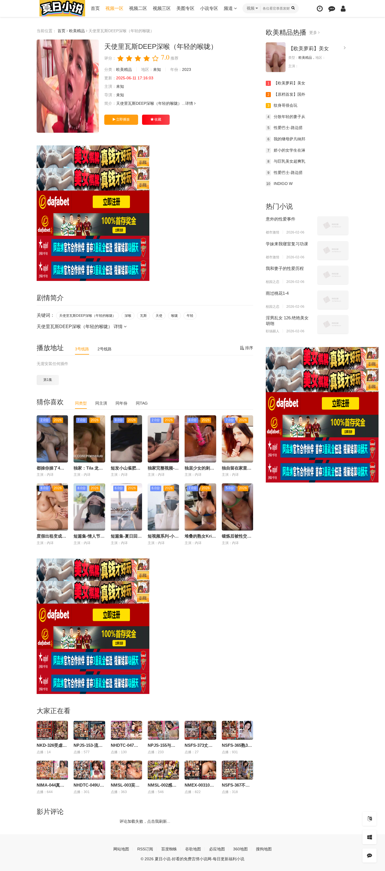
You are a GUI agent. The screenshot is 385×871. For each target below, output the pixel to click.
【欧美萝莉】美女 (308, 48)
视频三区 (162, 8)
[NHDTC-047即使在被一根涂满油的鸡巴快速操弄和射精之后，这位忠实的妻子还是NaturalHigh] (126, 730)
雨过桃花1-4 (277, 293)
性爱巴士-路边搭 (285, 127)
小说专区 (209, 8)
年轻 (190, 316)
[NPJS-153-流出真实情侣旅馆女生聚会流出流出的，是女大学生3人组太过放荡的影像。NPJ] (89, 730)
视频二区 (138, 8)
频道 (229, 8)
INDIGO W (279, 183)
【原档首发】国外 (286, 94)
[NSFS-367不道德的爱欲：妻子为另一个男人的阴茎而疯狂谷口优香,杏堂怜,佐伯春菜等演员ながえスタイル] (237, 770)
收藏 (157, 119)
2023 (186, 69)
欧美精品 (77, 31)
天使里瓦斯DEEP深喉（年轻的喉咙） (87, 316)
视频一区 (114, 8)
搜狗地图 (264, 849)
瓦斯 (143, 316)
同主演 (101, 403)
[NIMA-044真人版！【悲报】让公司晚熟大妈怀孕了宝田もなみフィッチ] (52, 770)
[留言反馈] (331, 8)
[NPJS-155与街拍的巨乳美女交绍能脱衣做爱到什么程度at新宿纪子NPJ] (163, 730)
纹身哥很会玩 (282, 105)
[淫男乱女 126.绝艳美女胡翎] (332, 324)
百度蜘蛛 (169, 849)
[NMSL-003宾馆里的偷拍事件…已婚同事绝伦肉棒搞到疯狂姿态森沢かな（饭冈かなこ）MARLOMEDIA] (126, 770)
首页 (95, 8)
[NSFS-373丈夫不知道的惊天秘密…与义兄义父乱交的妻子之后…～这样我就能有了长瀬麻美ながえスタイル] (200, 730)
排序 (248, 348)
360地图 (240, 849)
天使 (159, 316)
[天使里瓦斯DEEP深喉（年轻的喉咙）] (68, 86)
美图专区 (185, 8)
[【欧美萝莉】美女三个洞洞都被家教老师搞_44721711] (276, 57)
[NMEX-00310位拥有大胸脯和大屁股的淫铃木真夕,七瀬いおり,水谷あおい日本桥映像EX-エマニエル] (200, 770)
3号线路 (82, 349)
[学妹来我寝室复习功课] (332, 250)
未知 (157, 69)
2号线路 (105, 349)
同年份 (121, 403)
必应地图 (217, 849)
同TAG (142, 403)
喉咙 (174, 316)
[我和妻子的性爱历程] (332, 275)
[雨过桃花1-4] (332, 300)
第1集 (47, 380)
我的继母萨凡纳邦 (286, 139)
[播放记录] (320, 8)
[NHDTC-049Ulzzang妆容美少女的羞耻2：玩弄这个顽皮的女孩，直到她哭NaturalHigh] (89, 770)
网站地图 (121, 849)
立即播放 (122, 119)
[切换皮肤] (369, 837)
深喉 (128, 316)
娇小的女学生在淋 (286, 150)
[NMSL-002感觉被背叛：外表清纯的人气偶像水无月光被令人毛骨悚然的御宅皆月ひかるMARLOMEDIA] (163, 770)
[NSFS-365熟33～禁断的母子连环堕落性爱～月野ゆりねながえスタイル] (237, 730)
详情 (189, 103)
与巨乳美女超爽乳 (286, 161)
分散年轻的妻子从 (286, 116)
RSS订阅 (145, 849)
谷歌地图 (193, 849)
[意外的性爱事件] (332, 225)
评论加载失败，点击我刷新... (145, 821)
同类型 (81, 403)
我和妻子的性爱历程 (285, 268)
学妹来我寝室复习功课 (287, 243)
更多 (313, 32)
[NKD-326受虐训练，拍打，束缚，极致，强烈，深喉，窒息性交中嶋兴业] (52, 730)
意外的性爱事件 (280, 219)
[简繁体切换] (369, 819)
